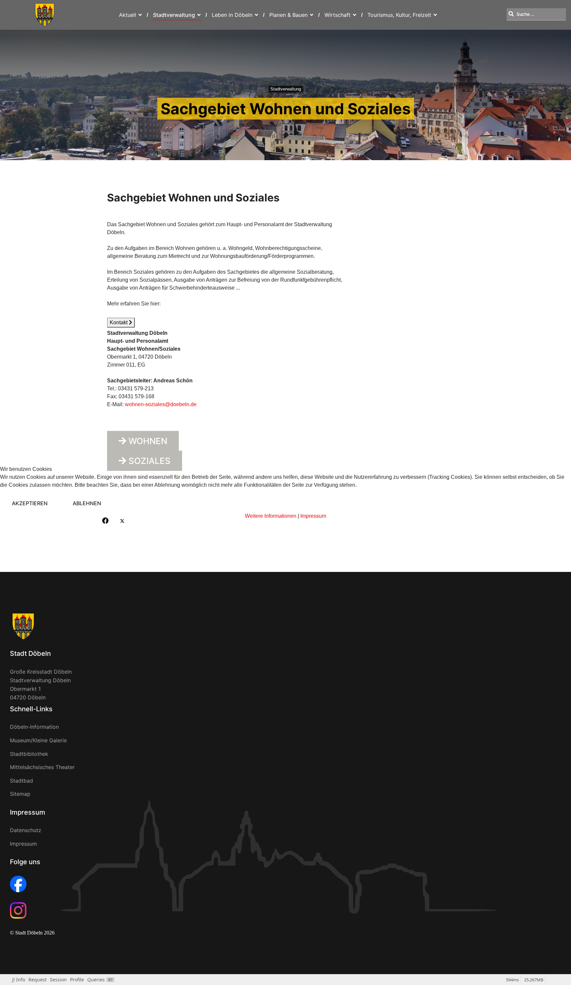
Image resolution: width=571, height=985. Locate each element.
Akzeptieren (30, 503)
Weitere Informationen (270, 516)
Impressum (313, 516)
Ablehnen (87, 503)
